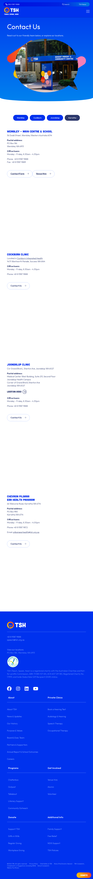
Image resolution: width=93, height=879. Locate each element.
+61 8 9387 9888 (14, 637)
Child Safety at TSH (46, 864)
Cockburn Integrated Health (30, 258)
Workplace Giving (16, 850)
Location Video (14, 391)
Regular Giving (14, 843)
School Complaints (43, 866)
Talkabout (12, 794)
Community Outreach (18, 808)
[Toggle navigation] (88, 11)
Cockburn (37, 118)
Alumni (51, 787)
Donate (84, 875)
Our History (12, 723)
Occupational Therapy (58, 730)
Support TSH (14, 829)
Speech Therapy (55, 723)
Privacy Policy (33, 864)
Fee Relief (52, 836)
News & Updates (14, 716)
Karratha (72, 118)
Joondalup (54, 118)
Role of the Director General (63, 864)
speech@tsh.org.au (15, 640)
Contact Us (16, 285)
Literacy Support (16, 801)
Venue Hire (41, 173)
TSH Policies (53, 850)
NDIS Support (54, 843)
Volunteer (52, 794)
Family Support (55, 829)
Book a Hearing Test (57, 709)
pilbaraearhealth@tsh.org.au (26, 532)
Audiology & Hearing (57, 716)
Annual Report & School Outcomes (22, 752)
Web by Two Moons (13, 868)
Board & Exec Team (15, 737)
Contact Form (17, 173)
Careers (10, 759)
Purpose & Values (14, 730)
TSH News (82, 4)
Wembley (20, 118)
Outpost (12, 787)
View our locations (15, 649)
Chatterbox (13, 780)
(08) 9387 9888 (13, 4)
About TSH (12, 709)
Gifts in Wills (13, 836)
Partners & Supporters (17, 745)
